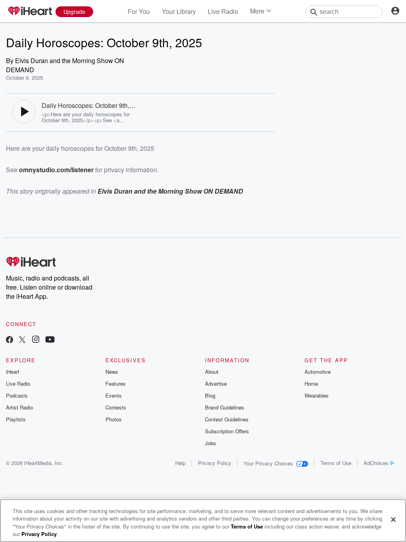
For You (139, 11)
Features (115, 383)
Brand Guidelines (224, 407)
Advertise (216, 383)
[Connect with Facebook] (9, 340)
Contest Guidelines (227, 419)
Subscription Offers (227, 431)
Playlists (16, 419)
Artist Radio (19, 407)
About (211, 371)
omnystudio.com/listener (56, 169)
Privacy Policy (214, 463)
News (111, 371)
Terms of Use (335, 463)
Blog (210, 395)
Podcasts (17, 395)
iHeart (12, 371)
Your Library (179, 11)
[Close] (393, 519)
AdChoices (376, 463)
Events (113, 395)
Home (311, 383)
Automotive (317, 371)
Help (180, 463)
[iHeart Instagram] (35, 340)
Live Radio (223, 11)
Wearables (316, 395)
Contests (115, 407)
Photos (113, 419)
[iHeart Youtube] (50, 340)
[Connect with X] (22, 340)
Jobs (210, 443)
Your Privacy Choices (268, 463)
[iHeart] (30, 11)
